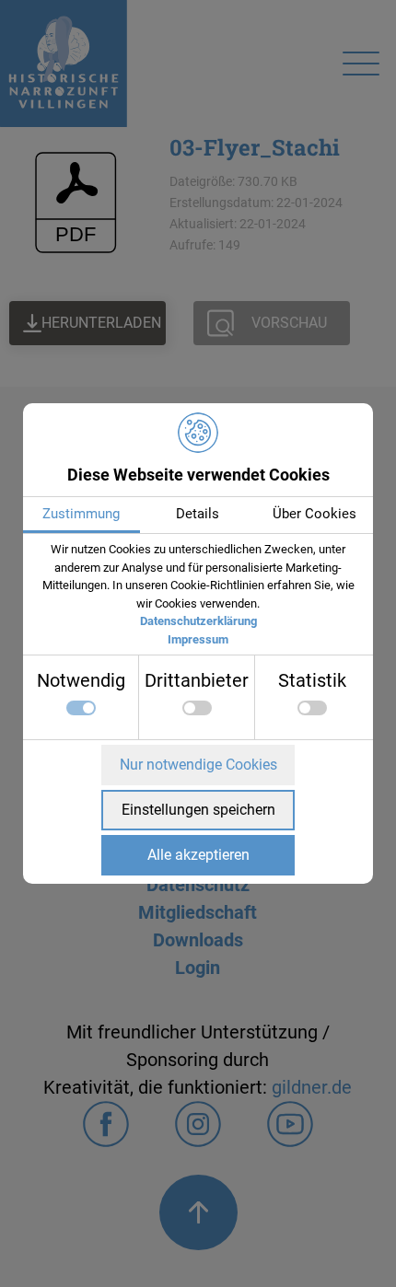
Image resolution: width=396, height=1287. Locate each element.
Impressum (198, 639)
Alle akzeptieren (198, 855)
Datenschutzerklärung (198, 621)
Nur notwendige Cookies (198, 764)
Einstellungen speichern (198, 809)
